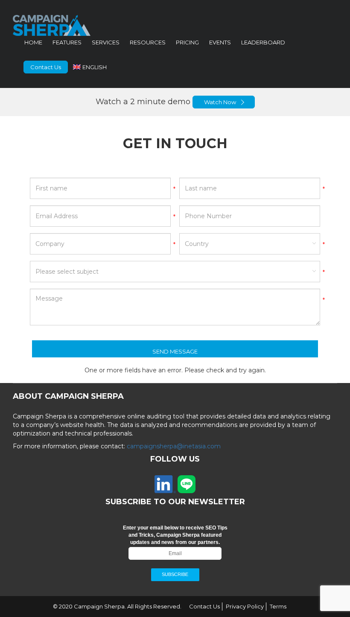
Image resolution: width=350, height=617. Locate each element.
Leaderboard (263, 42)
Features (67, 42)
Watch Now (220, 102)
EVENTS (220, 42)
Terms (278, 606)
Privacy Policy (245, 606)
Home (33, 42)
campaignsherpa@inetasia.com (174, 446)
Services (106, 42)
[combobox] (249, 243)
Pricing (187, 42)
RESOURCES (148, 42)
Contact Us (45, 67)
